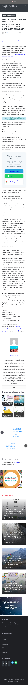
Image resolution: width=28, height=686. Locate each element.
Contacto (22, 679)
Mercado (4, 641)
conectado (16, 462)
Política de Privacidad (13, 681)
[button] (26, 6)
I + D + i (4, 636)
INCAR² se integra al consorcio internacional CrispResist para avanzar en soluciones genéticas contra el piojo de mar (14, 536)
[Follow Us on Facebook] (3, 663)
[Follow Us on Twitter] (6, 663)
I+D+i (14, 40)
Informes (4, 647)
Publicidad (16, 679)
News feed (9, 40)
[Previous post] (2, 432)
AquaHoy (9, 6)
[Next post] (26, 446)
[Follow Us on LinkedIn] (9, 663)
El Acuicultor (5, 644)
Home (3, 40)
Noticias (4, 639)
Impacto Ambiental (9, 15)
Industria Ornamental (7, 650)
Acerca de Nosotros (8, 679)
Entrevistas (4, 652)
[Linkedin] (14, 387)
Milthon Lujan (9, 32)
